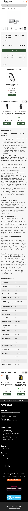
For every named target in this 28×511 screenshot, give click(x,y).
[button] (23, 1)
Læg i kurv (14, 50)
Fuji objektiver (11, 8)
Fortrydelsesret (7, 431)
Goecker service (7, 455)
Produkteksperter (10, 65)
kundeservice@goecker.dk (13, 506)
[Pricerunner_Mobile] (14, 488)
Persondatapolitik (8, 439)
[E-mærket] (14, 497)
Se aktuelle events (8, 449)
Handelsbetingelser (14, 508)
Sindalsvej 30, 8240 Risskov (8, 416)
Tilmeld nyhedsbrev (14, 479)
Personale (6, 434)
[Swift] (8, 1)
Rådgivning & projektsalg (10, 437)
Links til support (7, 458)
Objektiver (3, 8)
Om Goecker (6, 436)
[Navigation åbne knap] (2, 1)
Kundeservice (7, 430)
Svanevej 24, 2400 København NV (10, 412)
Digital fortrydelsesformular (11, 433)
